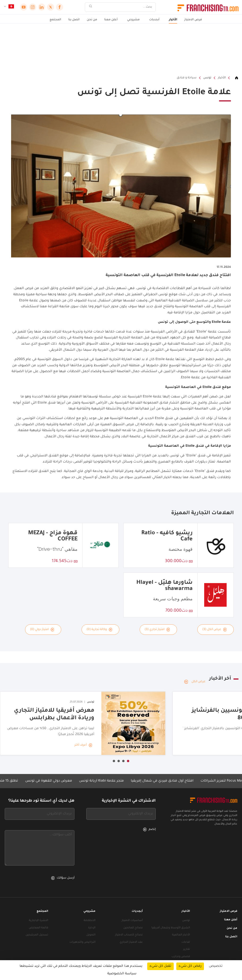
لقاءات (186, 942)
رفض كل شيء (190, 966)
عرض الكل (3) (211, 629)
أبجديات (154, 19)
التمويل (90, 935)
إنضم (152, 829)
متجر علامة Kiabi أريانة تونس (123, 781)
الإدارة (91, 928)
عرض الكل (198, 681)
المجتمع (55, 19)
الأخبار (173, 19)
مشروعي (133, 19)
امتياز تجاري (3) (154, 629)
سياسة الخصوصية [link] (121, 974)
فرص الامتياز (193, 19)
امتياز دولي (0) (39, 629)
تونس (207, 78)
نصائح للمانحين (133, 928)
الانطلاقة (89, 920)
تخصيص (216, 966)
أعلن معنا (111, 19)
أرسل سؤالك (65, 878)
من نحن (92, 19)
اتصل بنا (74, 19)
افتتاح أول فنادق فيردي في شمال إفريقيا (184, 781)
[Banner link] (121, 49)
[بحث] (90, 7)
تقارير (186, 949)
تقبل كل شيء (160, 966)
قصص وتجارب (181, 956)
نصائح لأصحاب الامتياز (129, 935)
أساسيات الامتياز (132, 920)
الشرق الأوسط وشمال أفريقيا (170, 928)
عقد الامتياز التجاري (131, 942)
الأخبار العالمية (181, 935)
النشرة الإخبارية (38, 920)
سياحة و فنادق (187, 78)
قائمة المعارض (38, 928)
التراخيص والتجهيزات (82, 942)
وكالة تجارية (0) (96, 629)
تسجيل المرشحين (37, 935)
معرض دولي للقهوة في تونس (70, 781)
